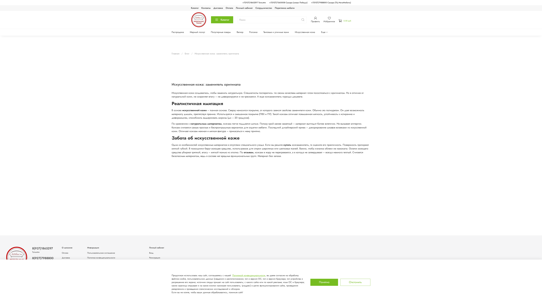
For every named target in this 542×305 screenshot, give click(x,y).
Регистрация (154, 257)
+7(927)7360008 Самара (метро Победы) (288, 2)
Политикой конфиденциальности (248, 275)
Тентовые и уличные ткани (276, 32)
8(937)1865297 (42, 248)
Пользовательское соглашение (101, 252)
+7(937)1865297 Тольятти (254, 2)
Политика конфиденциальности (101, 257)
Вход (151, 252)
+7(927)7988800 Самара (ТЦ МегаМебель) (331, 2)
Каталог (195, 8)
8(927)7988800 (42, 258)
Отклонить (355, 282)
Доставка (218, 8)
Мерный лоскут (197, 32)
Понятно (324, 282)
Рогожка (253, 32)
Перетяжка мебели (285, 8)
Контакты (206, 8)
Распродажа (178, 32)
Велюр (240, 32)
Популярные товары (221, 32)
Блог (187, 53)
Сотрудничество (263, 8)
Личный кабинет (244, 8)
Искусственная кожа (305, 32)
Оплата (229, 8)
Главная (175, 53)
